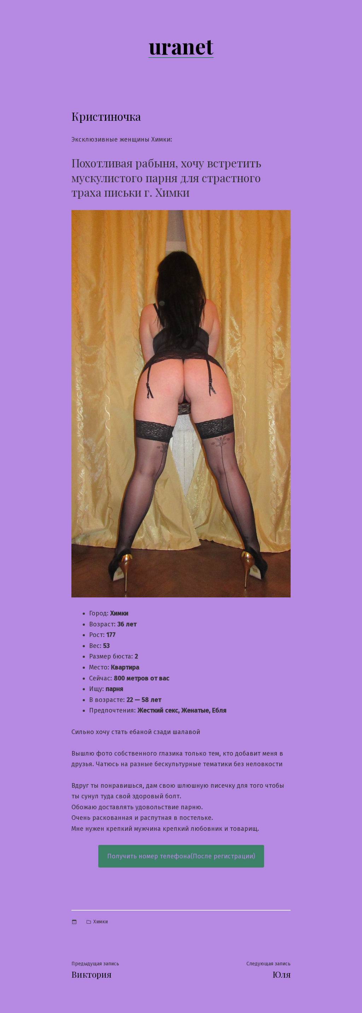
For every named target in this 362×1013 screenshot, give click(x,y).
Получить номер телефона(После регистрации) (181, 856)
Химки (100, 922)
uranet (181, 45)
